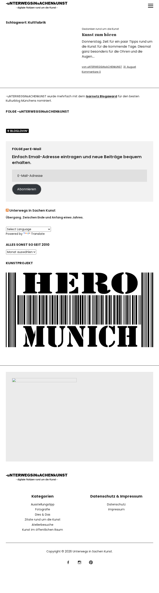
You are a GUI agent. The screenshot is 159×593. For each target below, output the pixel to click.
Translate (38, 234)
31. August (129, 67)
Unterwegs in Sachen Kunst (32, 210)
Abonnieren (26, 189)
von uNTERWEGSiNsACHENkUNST (102, 67)
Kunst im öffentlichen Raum (42, 530)
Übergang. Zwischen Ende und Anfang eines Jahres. (44, 217)
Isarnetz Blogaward (101, 96)
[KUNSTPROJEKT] (79, 350)
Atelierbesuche (42, 525)
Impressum (116, 509)
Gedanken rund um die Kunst (100, 29)
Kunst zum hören (99, 34)
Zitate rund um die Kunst (42, 519)
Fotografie (42, 509)
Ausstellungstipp (42, 504)
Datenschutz (116, 504)
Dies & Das (42, 514)
